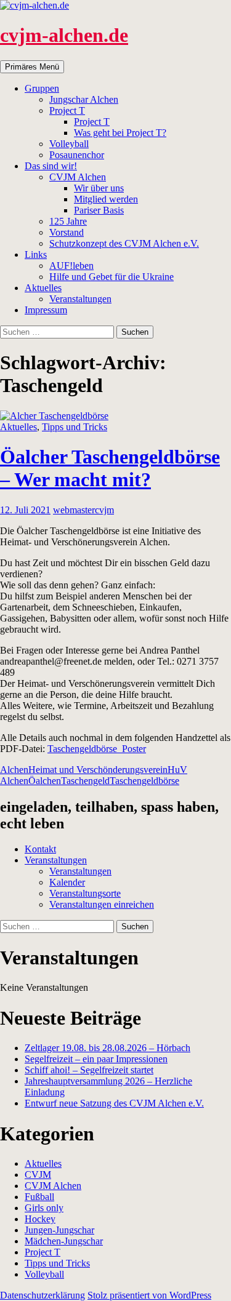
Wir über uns (99, 188)
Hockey (40, 1219)
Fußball (39, 1196)
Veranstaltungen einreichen (101, 904)
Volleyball (69, 143)
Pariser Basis (99, 210)
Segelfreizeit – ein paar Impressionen (96, 1059)
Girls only (44, 1208)
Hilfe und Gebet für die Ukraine (111, 276)
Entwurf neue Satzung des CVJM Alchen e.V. (114, 1103)
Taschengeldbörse (144, 780)
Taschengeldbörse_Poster (96, 748)
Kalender (67, 882)
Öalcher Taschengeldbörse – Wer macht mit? (110, 468)
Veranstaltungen (80, 299)
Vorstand (66, 232)
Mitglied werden (106, 199)
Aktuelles (43, 287)
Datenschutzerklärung (42, 1295)
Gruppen (42, 88)
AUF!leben (71, 265)
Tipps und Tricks (74, 427)
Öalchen (44, 780)
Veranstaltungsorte (85, 893)
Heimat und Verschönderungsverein (98, 769)
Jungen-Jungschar (59, 1230)
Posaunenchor (76, 155)
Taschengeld (85, 780)
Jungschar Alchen (83, 99)
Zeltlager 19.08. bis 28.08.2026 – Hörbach (107, 1048)
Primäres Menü (32, 66)
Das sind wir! (51, 166)
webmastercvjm (83, 510)
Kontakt (40, 849)
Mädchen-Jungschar (64, 1241)
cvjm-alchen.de (64, 35)
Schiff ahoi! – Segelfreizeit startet (89, 1070)
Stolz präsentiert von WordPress (149, 1295)
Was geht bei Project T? (120, 132)
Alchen (14, 769)
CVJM (38, 1174)
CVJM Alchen (77, 177)
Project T (67, 110)
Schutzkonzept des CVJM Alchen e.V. (124, 243)
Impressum (46, 310)
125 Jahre (68, 221)
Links (36, 254)
